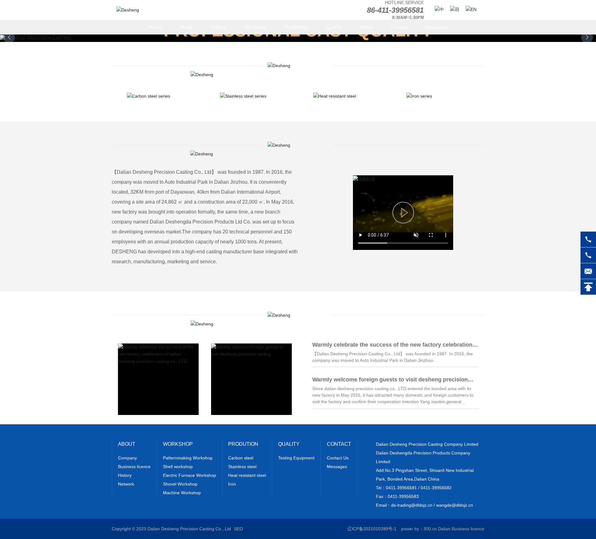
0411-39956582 (436, 487)
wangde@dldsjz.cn (454, 505)
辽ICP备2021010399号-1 (371, 528)
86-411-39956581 (395, 10)
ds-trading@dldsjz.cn (411, 505)
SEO (238, 528)
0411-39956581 (401, 487)
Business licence (468, 528)
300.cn (430, 528)
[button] (587, 37)
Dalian (444, 528)
